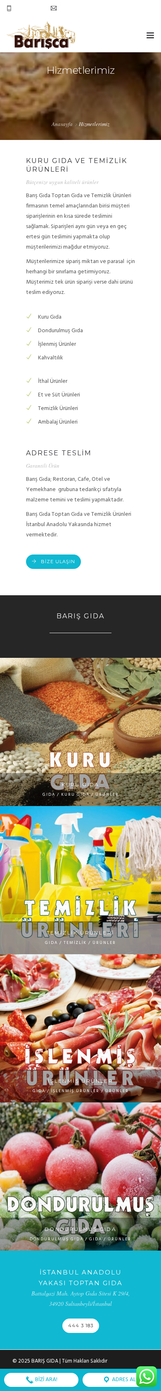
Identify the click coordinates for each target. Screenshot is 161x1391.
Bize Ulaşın (58, 561)
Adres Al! (124, 1379)
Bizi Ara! (45, 1379)
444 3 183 (80, 1325)
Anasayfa (62, 124)
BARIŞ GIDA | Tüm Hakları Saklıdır (69, 1361)
